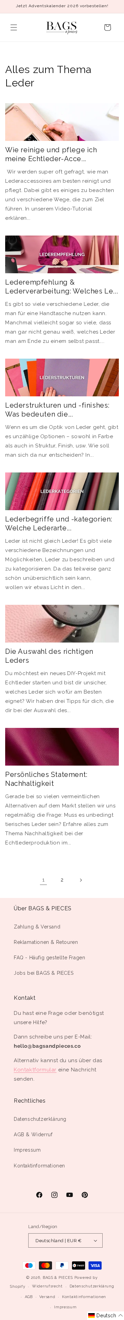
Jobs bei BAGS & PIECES (43, 973)
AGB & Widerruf (33, 1134)
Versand (47, 1297)
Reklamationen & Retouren (46, 942)
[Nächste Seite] (80, 880)
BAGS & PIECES (58, 1277)
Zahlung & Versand (37, 926)
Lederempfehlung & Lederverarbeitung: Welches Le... (61, 286)
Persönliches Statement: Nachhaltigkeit (46, 779)
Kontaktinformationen (39, 1165)
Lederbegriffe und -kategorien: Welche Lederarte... (58, 523)
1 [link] (43, 880)
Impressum (27, 1150)
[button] (13, 27)
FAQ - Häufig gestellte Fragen (49, 957)
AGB (29, 1297)
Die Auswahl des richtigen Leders (49, 655)
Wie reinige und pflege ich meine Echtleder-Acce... (51, 154)
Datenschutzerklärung (40, 1119)
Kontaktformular (35, 1070)
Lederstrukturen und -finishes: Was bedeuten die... (57, 409)
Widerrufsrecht (47, 1286)
